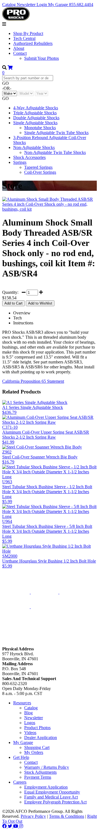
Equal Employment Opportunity (52, 792)
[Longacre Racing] (45, 592)
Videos (30, 732)
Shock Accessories (29, 157)
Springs (19, 162)
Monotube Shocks (40, 127)
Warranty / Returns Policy (46, 767)
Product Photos (37, 727)
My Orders (33, 752)
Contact (20, 53)
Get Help (21, 757)
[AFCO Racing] (16, 592)
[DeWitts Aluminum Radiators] (73, 592)
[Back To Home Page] (16, 19)
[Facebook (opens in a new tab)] (5, 826)
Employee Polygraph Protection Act (55, 802)
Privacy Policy (33, 816)
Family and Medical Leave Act (51, 797)
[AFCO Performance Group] (16, 572)
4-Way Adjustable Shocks (35, 107)
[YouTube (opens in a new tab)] (16, 826)
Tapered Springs (38, 167)
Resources (22, 702)
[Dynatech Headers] (16, 644)
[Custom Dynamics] (49, 638)
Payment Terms (37, 777)
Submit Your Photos (41, 58)
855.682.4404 (81, 4)
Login (42, 4)
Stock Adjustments (40, 772)
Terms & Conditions (66, 816)
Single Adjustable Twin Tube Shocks (56, 132)
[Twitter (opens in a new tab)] (10, 826)
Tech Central (24, 38)
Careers (19, 782)
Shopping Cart (37, 747)
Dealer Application (40, 737)
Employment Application (46, 787)
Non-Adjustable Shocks (34, 147)
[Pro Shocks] (16, 606)
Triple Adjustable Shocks (35, 112)
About (18, 48)
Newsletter (27, 4)
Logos (29, 722)
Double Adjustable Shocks (36, 117)
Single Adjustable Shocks (35, 122)
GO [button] (5, 83)
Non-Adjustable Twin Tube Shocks (55, 152)
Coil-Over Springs (40, 172)
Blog (28, 712)
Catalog (9, 4)
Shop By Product (28, 33)
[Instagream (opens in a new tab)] (21, 826)
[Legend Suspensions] (44, 606)
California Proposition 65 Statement (33, 381)
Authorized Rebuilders (33, 43)
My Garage (58, 4)
